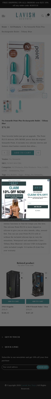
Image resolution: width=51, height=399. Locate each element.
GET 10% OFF (37, 207)
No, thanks (37, 210)
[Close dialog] (48, 180)
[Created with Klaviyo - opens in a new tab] (25, 219)
